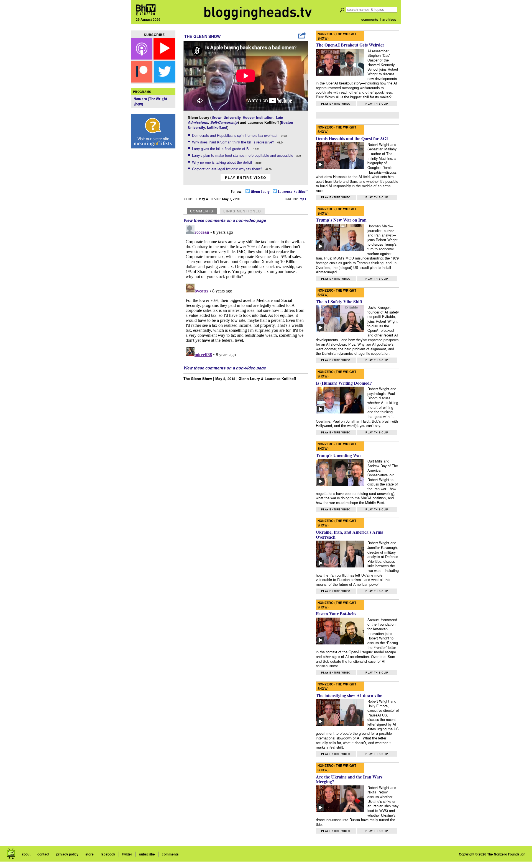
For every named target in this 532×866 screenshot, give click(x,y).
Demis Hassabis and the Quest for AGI (352, 138)
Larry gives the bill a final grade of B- (221, 148)
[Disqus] (245, 292)
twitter (127, 854)
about (26, 854)
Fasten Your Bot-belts (336, 613)
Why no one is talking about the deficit (222, 162)
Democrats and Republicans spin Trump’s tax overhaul (235, 135)
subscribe (147, 854)
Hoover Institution (258, 117)
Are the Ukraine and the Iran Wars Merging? (349, 779)
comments (369, 19)
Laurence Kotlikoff (292, 191)
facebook (108, 854)
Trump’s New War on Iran (341, 220)
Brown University (226, 117)
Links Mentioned (242, 211)
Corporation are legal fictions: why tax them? (227, 168)
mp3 (303, 198)
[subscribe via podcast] (142, 58)
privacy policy (67, 854)
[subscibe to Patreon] (142, 81)
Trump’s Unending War (338, 455)
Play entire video (245, 177)
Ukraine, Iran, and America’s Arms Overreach (349, 534)
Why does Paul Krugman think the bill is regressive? (233, 142)
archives (389, 19)
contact (43, 854)
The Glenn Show (202, 36)
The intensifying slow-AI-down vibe (349, 695)
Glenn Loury (260, 191)
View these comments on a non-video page (224, 220)
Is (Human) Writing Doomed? (344, 383)
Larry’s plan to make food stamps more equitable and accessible (243, 155)
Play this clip (376, 104)
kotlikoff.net (217, 127)
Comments (201, 211)
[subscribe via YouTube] (164, 58)
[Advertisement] (153, 238)
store (89, 854)
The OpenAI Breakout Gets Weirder (350, 45)
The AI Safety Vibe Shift (339, 301)
